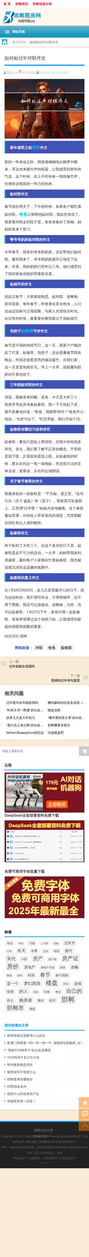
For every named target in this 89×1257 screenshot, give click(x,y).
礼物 (47, 992)
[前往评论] (84, 1114)
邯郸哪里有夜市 (59, 725)
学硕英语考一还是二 (21, 1101)
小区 (24, 959)
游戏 (77, 983)
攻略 (75, 967)
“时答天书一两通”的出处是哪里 (26, 710)
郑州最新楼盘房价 (20, 1064)
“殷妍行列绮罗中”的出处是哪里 (29, 1050)
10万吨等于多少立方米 (23, 1057)
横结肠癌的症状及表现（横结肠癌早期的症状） (68, 702)
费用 (41, 1000)
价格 (56, 943)
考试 (58, 991)
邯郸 (68, 999)
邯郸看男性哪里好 (20, 1079)
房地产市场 (47, 967)
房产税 (52, 959)
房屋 (62, 967)
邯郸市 (15, 1007)
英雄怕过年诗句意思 (65, 680)
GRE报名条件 (17, 1086)
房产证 (70, 958)
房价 (13, 966)
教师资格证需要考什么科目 (26, 1035)
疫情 (10, 991)
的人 (23, 991)
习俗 (32, 943)
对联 (36, 147)
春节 (45, 974)
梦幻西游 (32, 983)
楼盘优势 (54, 710)
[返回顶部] (84, 1125)
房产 (38, 958)
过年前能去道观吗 (22, 666)
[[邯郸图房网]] (44, 16)
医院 (56, 951)
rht (16, 72)
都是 (32, 1008)
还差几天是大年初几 (20, 717)
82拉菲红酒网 (16, 636)
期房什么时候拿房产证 (23, 1093)
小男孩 (44, 1163)
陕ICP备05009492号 (63, 1141)
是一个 (12, 983)
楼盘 (52, 982)
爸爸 (23, 214)
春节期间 (62, 975)
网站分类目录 (72, 1136)
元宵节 (69, 942)
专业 (10, 943)
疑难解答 (44, 1141)
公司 (9, 951)
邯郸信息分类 (42, 3)
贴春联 (27, 331)
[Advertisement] (44, 1212)
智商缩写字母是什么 (21, 1071)
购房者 (25, 1000)
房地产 (29, 967)
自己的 (74, 990)
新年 (19, 975)
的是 (35, 991)
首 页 (7, 3)
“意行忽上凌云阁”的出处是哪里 (26, 725)
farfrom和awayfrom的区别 (25, 732)
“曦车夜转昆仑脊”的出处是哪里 (68, 717)
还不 (52, 1000)
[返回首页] (84, 1102)
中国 (20, 943)
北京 (45, 951)
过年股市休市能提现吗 (22, 702)
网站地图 (31, 1141)
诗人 (10, 1000)
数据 (9, 975)
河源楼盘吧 (56, 732)
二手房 (44, 943)
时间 (31, 975)
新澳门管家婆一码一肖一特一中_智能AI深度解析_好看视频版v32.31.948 (45, 1042)
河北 (66, 984)
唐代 (68, 950)
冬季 (34, 950)
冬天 (21, 950)
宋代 (11, 958)
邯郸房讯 (21, 3)
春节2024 (19, 42)
